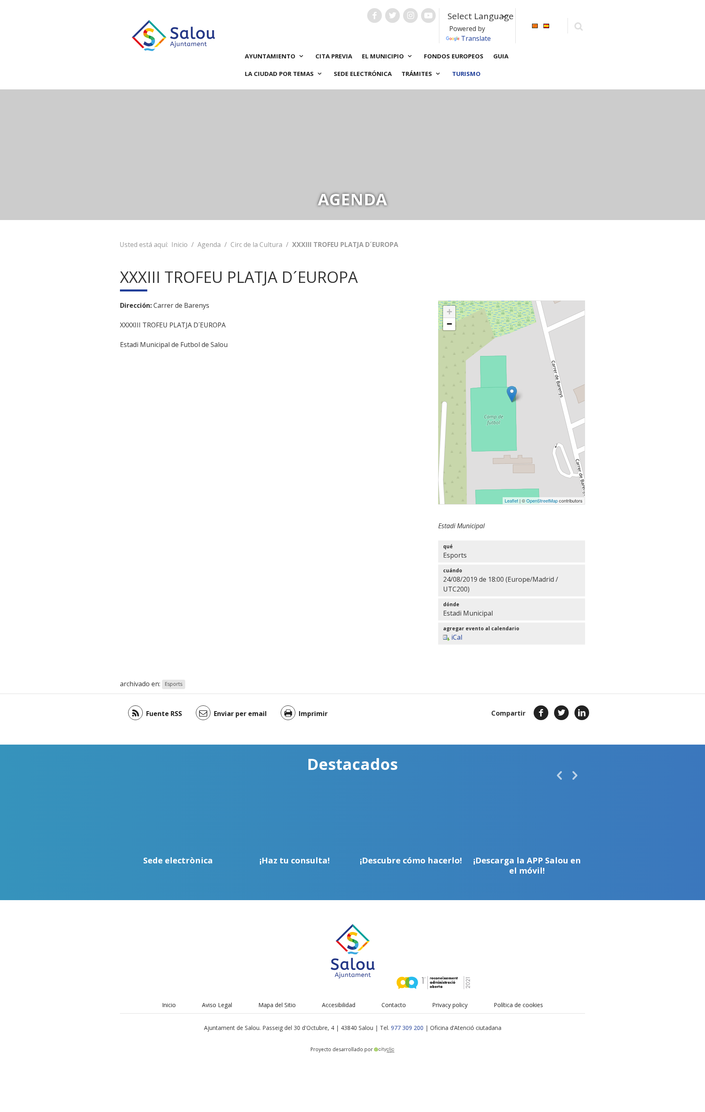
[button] (559, 775)
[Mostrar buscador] (578, 26)
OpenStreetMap (542, 500)
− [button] (449, 324)
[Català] (535, 25)
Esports (173, 684)
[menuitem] (535, 25)
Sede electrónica (363, 73)
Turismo (466, 73)
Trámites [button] (417, 73)
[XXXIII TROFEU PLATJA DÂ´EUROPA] (512, 394)
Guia (500, 56)
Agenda (209, 244)
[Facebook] (541, 712)
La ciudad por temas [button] (280, 73)
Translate (476, 38)
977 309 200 (407, 1028)
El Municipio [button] (384, 56)
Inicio (179, 244)
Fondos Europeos (453, 56)
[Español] (546, 25)
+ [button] (449, 312)
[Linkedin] (581, 712)
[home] (173, 34)
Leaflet (511, 500)
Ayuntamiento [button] (271, 56)
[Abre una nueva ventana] (374, 15)
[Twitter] (561, 712)
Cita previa (333, 56)
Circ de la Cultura (256, 244)
